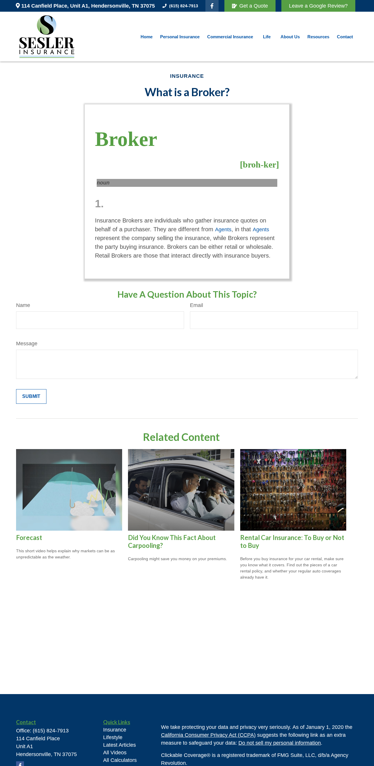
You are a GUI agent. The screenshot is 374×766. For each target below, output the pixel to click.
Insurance (114, 730)
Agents (223, 229)
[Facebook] (212, 6)
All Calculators (120, 760)
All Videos (115, 752)
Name (23, 305)
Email (196, 305)
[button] (146, 37)
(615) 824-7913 (183, 6)
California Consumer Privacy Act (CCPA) (208, 735)
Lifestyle (112, 737)
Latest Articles (119, 745)
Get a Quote (253, 6)
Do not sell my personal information (279, 743)
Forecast (29, 537)
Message (26, 343)
